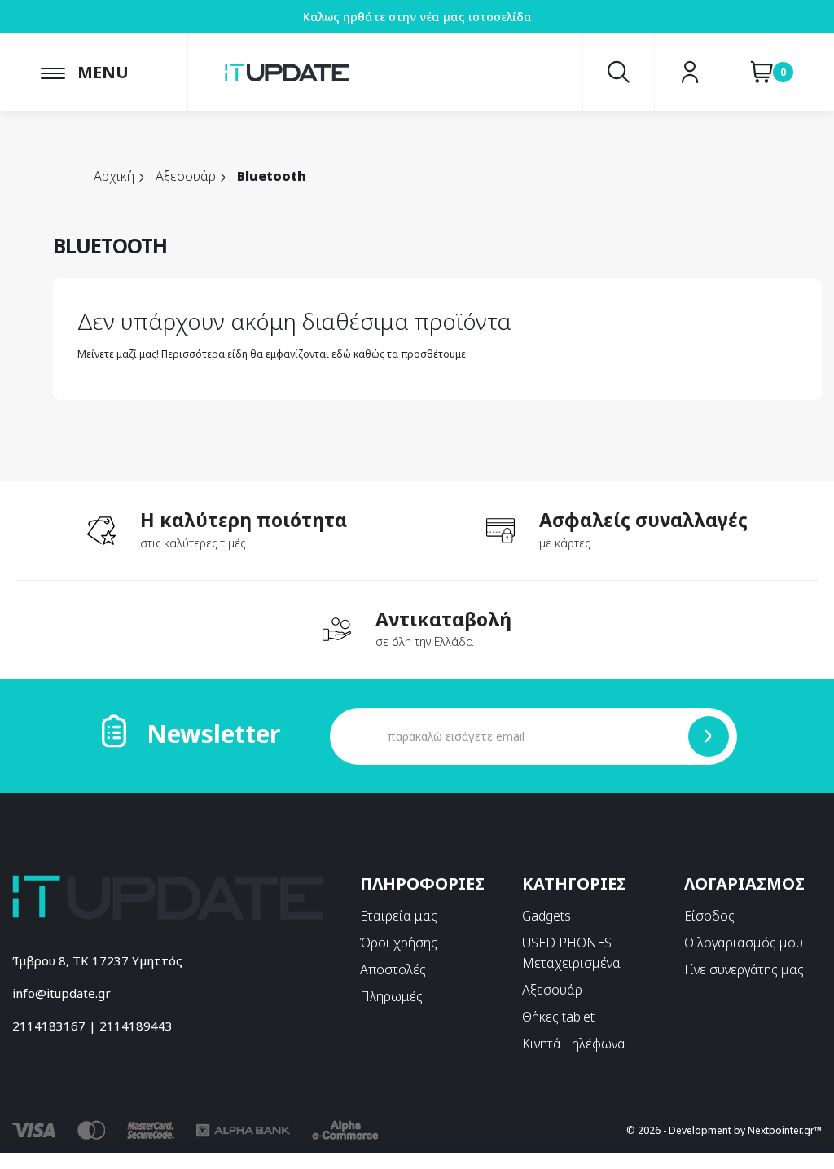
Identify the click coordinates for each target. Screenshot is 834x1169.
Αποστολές (393, 969)
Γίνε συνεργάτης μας (744, 969)
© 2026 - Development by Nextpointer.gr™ (724, 1130)
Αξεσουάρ (552, 990)
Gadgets (546, 916)
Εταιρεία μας (398, 916)
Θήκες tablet (558, 1017)
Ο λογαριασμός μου (743, 942)
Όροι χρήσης (398, 942)
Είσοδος (709, 916)
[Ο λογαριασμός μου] (690, 72)
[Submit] (708, 736)
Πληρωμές (391, 996)
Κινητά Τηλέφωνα (574, 1044)
